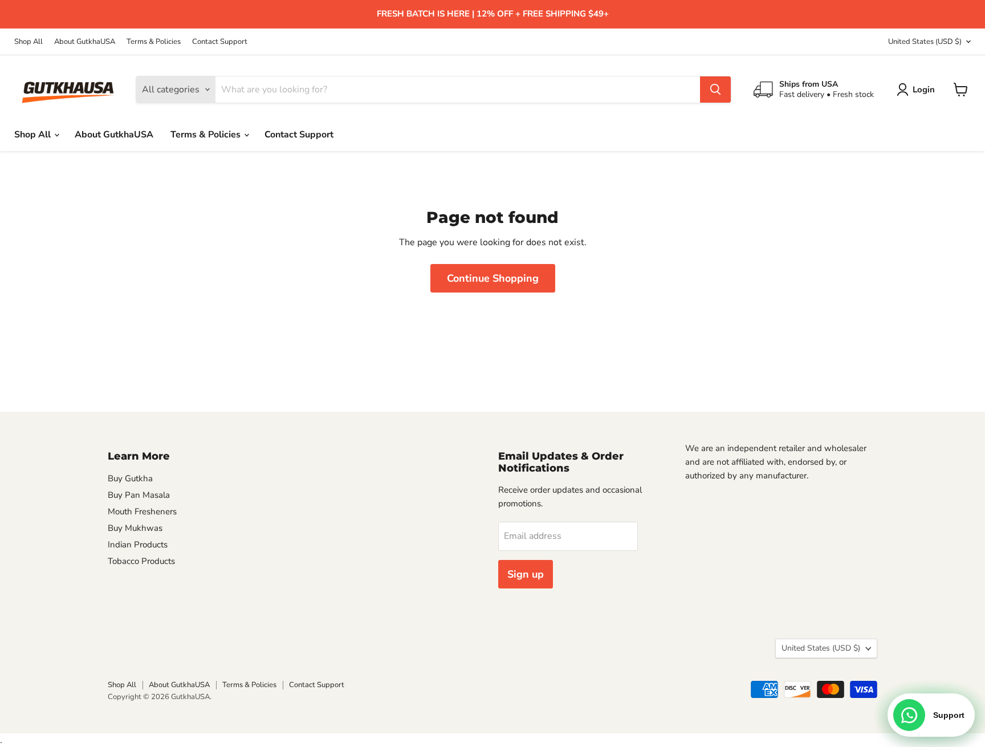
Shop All (28, 42)
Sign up (525, 574)
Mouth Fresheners (142, 511)
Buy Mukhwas (135, 528)
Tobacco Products (141, 561)
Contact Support (219, 42)
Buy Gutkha (130, 478)
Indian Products (138, 544)
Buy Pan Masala (139, 495)
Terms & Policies (154, 42)
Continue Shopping (493, 278)
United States (925, 41)
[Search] (715, 89)
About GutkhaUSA (84, 42)
